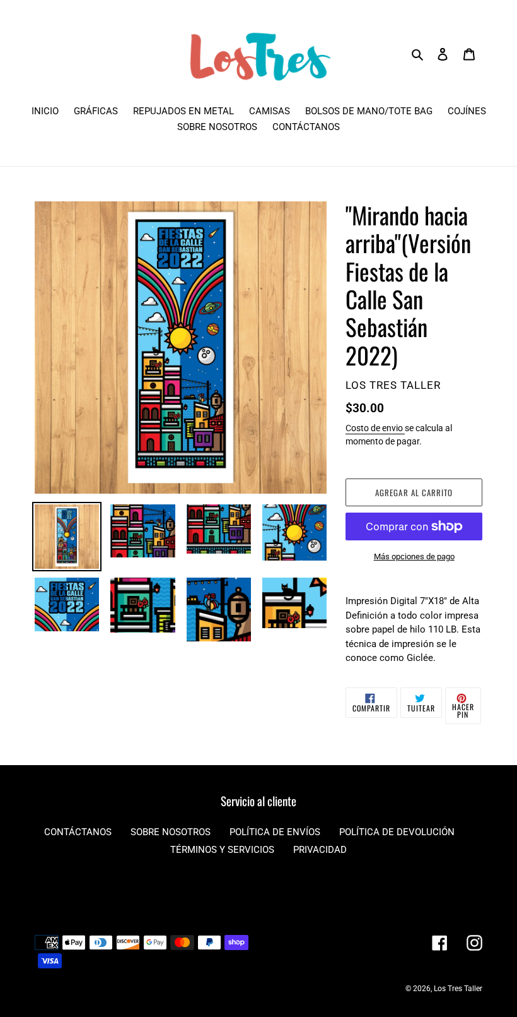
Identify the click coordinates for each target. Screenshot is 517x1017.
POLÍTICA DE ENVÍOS (274, 832)
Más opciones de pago (414, 556)
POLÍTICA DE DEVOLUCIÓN (397, 832)
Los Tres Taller (458, 988)
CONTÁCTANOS (78, 832)
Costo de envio (375, 428)
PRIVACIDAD (320, 849)
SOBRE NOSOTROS (171, 832)
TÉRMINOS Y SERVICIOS (222, 849)
